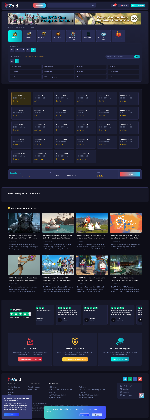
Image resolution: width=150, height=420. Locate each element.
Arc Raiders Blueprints (86, 397)
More (36, 208)
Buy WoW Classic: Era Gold (57, 395)
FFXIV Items (83, 392)
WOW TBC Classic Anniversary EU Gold (92, 389)
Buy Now (130, 174)
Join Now (84, 415)
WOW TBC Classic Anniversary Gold (60, 389)
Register (141, 5)
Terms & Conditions (34, 387)
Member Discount (14, 387)
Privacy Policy (32, 389)
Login (134, 5)
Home (12, 27)
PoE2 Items (83, 387)
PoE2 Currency (53, 387)
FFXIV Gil (51, 392)
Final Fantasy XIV (21, 27)
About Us (11, 392)
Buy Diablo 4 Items (54, 397)
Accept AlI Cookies (12, 415)
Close (97, 415)
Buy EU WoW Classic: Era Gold (89, 395)
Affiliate (10, 389)
